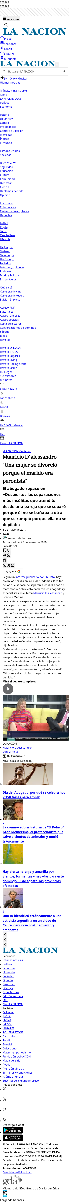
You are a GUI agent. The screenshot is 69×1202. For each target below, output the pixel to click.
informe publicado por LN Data (35, 577)
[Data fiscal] (5, 1196)
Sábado (5, 332)
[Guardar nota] (5, 550)
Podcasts (6, 271)
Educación (6, 171)
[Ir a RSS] (5, 1121)
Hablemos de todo (11, 191)
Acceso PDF (7, 307)
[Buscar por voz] (64, 71)
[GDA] (12, 1184)
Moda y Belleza (9, 275)
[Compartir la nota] (5, 555)
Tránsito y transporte (13, 90)
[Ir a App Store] (13, 1140)
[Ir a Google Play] (13, 1132)
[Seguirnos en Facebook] (5, 1089)
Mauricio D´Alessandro (17, 747)
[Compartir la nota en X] (9, 565)
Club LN (9, 54)
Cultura (4, 175)
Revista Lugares (10, 356)
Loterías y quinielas (12, 267)
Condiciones (10, 1172)
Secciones (10, 44)
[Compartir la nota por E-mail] (13, 565)
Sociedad (24, 451)
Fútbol (4, 223)
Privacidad (24, 1172)
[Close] (5, 934)
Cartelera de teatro (12, 295)
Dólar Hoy (6, 119)
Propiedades (8, 127)
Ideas (3, 336)
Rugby (4, 227)
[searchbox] (33, 71)
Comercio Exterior (11, 131)
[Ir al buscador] (6, 24)
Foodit (8, 49)
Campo (4, 123)
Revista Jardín (8, 368)
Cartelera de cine (10, 291)
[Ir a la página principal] (34, 34)
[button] (34, 253)
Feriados (5, 263)
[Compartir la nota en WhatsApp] (9, 555)
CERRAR (4, 2)
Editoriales (6, 203)
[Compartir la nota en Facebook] (5, 565)
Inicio (7, 39)
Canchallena (7, 235)
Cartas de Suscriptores (14, 211)
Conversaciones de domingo (18, 328)
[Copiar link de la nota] (5, 560)
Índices (4, 139)
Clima (3, 94)
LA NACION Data (10, 98)
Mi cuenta (10, 59)
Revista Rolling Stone (13, 364)
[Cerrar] (57, 64)
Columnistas (8, 207)
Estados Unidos (10, 151)
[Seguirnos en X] (5, 1100)
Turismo (5, 251)
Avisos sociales (9, 319)
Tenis (3, 231)
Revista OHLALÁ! (10, 348)
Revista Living (8, 360)
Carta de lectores (11, 323)
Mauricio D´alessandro (47, 593)
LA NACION (10, 451)
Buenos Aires (8, 163)
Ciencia (4, 187)
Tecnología (7, 255)
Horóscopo (7, 259)
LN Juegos (6, 247)
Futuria (4, 115)
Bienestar (6, 183)
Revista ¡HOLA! (9, 352)
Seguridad (6, 167)
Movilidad (6, 135)
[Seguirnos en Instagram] (5, 1110)
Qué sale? (6, 287)
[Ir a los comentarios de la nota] (9, 550)
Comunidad (7, 179)
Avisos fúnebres (10, 315)
